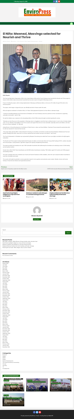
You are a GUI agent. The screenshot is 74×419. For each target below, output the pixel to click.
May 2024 (5, 304)
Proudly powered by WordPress (28, 415)
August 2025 (5, 281)
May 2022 (5, 339)
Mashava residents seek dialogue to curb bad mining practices (36, 193)
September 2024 (6, 298)
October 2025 (6, 278)
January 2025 (6, 292)
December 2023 (6, 310)
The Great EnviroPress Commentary (11, 362)
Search (4, 229)
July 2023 (5, 318)
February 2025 (6, 290)
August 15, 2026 (30, 196)
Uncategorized (6, 368)
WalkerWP (50, 415)
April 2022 (5, 340)
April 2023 (5, 322)
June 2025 (5, 284)
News (22, 26)
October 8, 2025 (55, 389)
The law (4, 364)
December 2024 (6, 293)
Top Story (5, 365)
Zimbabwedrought (34, 41)
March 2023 (5, 324)
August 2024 (5, 299)
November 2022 (6, 330)
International (14, 26)
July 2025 (5, 283)
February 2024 (6, 309)
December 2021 (6, 347)
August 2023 (5, 316)
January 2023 (6, 327)
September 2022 (6, 333)
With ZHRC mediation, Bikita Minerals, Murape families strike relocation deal (20, 241)
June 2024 (5, 303)
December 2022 (6, 328)
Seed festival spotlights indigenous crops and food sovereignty (11, 194)
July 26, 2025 (7, 404)
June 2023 (5, 319)
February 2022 (6, 344)
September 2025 (6, 280)
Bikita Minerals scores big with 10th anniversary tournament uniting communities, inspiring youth (37, 386)
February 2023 (6, 325)
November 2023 (6, 312)
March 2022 (5, 342)
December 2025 (6, 275)
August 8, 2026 (53, 198)
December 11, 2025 (32, 389)
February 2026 (6, 272)
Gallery (20, 29)
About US (4, 26)
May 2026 (5, 268)
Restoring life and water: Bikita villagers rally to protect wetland (17, 247)
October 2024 (6, 296)
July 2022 (5, 336)
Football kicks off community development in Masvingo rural (13, 401)
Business (29, 26)
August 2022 (5, 334)
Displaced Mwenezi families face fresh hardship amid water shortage (60, 194)
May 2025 (5, 286)
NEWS (4, 357)
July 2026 (5, 265)
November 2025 (6, 277)
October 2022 (6, 331)
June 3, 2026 (7, 389)
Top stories (38, 26)
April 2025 (5, 287)
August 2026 (5, 263)
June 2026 (5, 266)
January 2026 (6, 274)
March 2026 (5, 271)
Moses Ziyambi (7, 41)
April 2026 (5, 269)
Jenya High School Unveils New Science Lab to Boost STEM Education (60, 386)
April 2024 (5, 306)
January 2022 (6, 345)
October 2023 (6, 313)
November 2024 (6, 295)
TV (26, 29)
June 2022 (5, 337)
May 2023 (5, 321)
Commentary (56, 26)
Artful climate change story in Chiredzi (13, 387)
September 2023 (6, 315)
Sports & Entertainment (8, 29)
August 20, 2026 (7, 198)
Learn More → (37, 219)
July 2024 (5, 301)
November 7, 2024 (15, 41)
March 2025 (5, 289)
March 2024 (5, 307)
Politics (47, 26)
